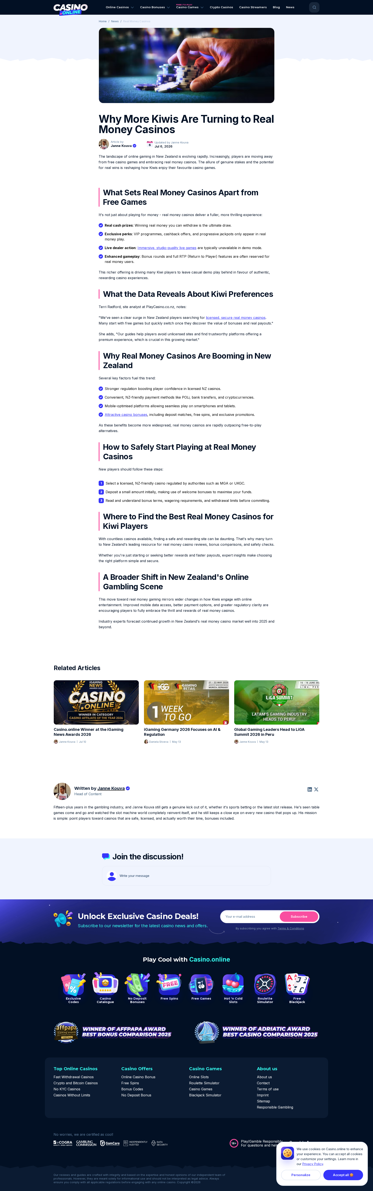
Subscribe (299, 916)
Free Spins (130, 1083)
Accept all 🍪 (343, 1175)
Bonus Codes (132, 1089)
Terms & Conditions (291, 928)
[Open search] (314, 7)
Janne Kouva (121, 146)
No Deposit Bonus (136, 1095)
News (115, 21)
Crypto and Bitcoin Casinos (76, 1083)
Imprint (263, 1095)
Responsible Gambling (275, 1107)
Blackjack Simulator (205, 1095)
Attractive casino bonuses (126, 414)
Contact (263, 1083)
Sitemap (263, 1101)
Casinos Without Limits (72, 1095)
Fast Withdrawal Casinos (74, 1077)
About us (264, 1077)
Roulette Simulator (204, 1083)
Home (103, 21)
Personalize (300, 1175)
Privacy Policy (312, 1164)
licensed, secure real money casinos (236, 317)
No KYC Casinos (67, 1089)
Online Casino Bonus (138, 1077)
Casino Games (200, 1089)
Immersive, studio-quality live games (167, 248)
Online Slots (199, 1077)
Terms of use (268, 1089)
